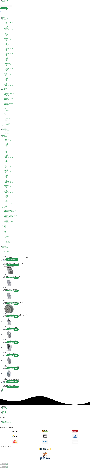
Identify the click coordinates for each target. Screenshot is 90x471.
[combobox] (6, 6)
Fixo (5, 114)
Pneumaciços (6, 99)
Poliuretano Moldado (8, 96)
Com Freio (8, 123)
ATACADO (4, 126)
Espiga (5, 119)
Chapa (5, 113)
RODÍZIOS (4, 20)
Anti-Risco (6, 73)
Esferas (5, 109)
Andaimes (5, 84)
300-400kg (6, 87)
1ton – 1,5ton (7, 46)
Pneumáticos (6, 67)
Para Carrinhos (6, 21)
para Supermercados (7, 63)
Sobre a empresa (7, 131)
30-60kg (6, 25)
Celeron (5, 101)
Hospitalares (6, 88)
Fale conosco (6, 133)
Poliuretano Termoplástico (9, 93)
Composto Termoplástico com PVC (10, 92)
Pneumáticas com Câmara (8, 98)
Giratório (6, 116)
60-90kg (6, 26)
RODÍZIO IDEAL (5, 18)
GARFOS (4, 112)
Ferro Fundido (6, 102)
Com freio (8, 117)
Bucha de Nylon (7, 111)
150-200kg (6, 59)
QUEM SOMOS (5, 129)
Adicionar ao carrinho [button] (12, 259)
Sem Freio (8, 118)
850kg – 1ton (7, 44)
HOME (3, 17)
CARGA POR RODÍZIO (9, 64)
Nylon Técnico (6, 94)
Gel (4, 91)
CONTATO (4, 128)
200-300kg (6, 41)
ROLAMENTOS (5, 107)
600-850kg (6, 43)
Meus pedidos (4, 10)
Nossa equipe (6, 132)
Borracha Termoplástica (8, 103)
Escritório (5, 47)
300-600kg (6, 42)
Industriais (6, 38)
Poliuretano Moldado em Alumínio (10, 97)
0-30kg (6, 23)
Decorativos (6, 28)
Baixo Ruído (6, 52)
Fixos (6, 121)
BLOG (3, 127)
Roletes (5, 108)
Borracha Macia (6, 106)
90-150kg (6, 27)
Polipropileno (6, 104)
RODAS (3, 89)
